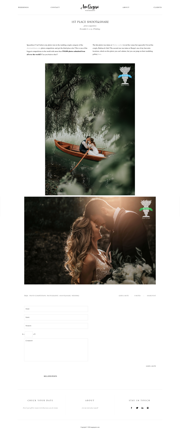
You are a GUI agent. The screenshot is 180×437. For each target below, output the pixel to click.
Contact (55, 7)
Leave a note (124, 296)
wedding (75, 296)
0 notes (138, 296)
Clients (158, 7)
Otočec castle (117, 45)
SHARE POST (151, 296)
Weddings (23, 7)
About (126, 7)
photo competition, (37, 296)
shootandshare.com (33, 48)
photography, (53, 296)
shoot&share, (65, 296)
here (99, 54)
